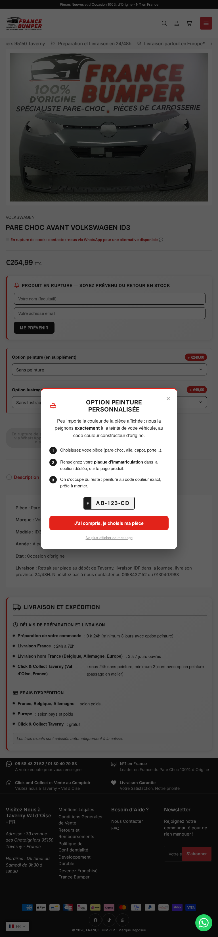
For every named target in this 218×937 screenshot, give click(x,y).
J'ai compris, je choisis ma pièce (109, 523)
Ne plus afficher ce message (109, 537)
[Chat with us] (203, 922)
